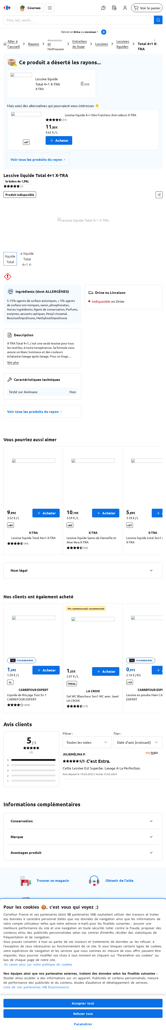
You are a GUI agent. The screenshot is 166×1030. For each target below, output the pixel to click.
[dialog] (83, 964)
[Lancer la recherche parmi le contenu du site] (158, 20)
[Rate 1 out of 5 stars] (5, 186)
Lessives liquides (123, 43)
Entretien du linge (79, 43)
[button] (49, 7)
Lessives (101, 44)
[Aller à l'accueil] (7, 7)
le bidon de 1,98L (17, 181)
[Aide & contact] (103, 7)
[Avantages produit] (151, 852)
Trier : (117, 733)
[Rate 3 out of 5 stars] (11, 186)
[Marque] (151, 836)
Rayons (33, 44)
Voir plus (13, 362)
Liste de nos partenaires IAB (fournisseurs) (36, 987)
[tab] (10, 259)
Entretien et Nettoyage (56, 43)
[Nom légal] (151, 570)
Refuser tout (83, 1014)
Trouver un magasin (53, 880)
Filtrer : (68, 733)
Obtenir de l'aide (119, 880)
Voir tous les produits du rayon (36, 159)
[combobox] (83, 20)
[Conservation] (151, 821)
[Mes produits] (114, 7)
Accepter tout (83, 1003)
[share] (159, 194)
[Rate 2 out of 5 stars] (8, 186)
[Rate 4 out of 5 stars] (14, 186)
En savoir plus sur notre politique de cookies (38, 964)
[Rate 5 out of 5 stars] (18, 186)
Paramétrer (83, 1024)
